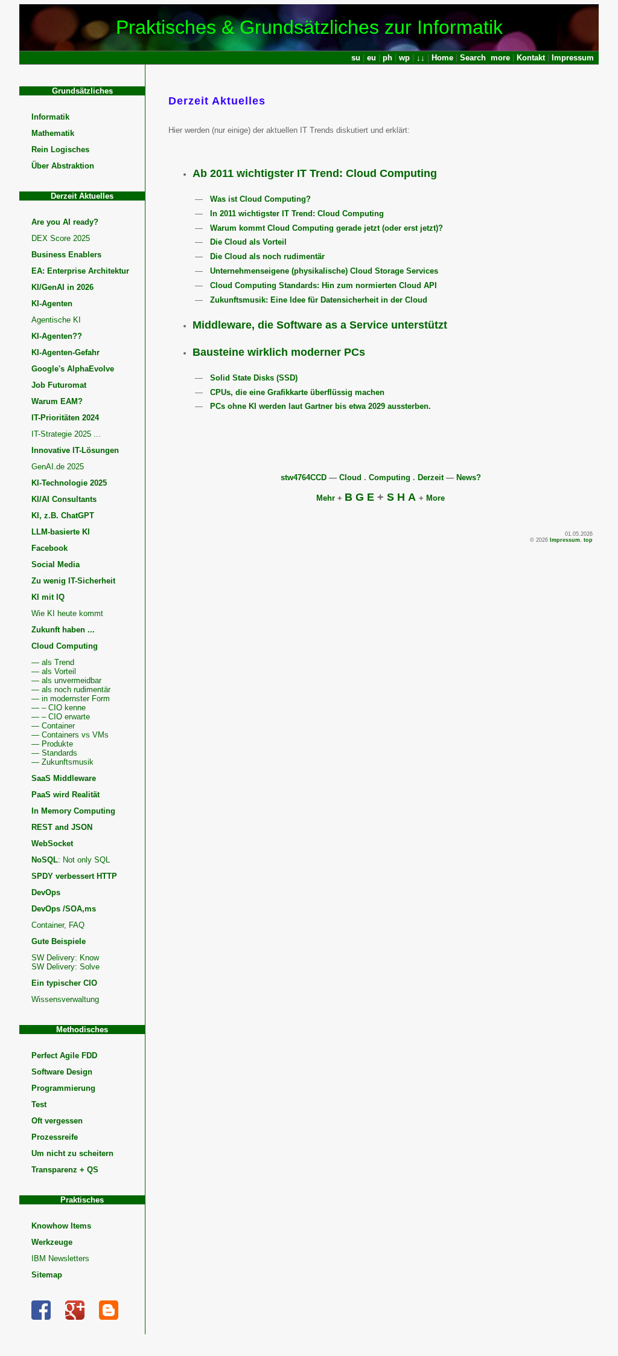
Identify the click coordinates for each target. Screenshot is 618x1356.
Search (473, 57)
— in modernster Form (70, 698)
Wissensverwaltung (65, 999)
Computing (389, 477)
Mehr (325, 498)
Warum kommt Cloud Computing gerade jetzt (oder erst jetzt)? (326, 228)
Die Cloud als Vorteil (248, 241)
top (588, 540)
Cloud (350, 477)
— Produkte (52, 743)
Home (442, 57)
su (355, 57)
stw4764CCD (304, 477)
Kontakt (531, 57)
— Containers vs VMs (70, 734)
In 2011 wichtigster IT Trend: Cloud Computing (297, 213)
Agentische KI (56, 319)
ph (387, 57)
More (435, 498)
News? (468, 477)
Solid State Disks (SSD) (254, 377)
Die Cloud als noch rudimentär (267, 256)
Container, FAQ (57, 925)
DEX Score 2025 (60, 238)
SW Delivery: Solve (65, 966)
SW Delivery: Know (65, 957)
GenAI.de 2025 (57, 466)
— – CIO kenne (58, 707)
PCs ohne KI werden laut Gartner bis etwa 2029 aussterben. (320, 406)
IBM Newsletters (60, 1258)
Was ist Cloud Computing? (260, 199)
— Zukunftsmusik (62, 761)
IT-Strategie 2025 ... (66, 434)
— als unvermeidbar (66, 680)
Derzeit (431, 477)
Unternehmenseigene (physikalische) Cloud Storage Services (324, 270)
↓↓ (420, 57)
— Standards (54, 752)
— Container (53, 725)
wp (404, 57)
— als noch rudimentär (70, 689)
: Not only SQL (70, 859)
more (500, 57)
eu (371, 57)
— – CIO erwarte (60, 716)
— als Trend (52, 662)
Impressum (573, 57)
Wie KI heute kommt (67, 613)
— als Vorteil (53, 671)
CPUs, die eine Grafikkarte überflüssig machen (297, 392)
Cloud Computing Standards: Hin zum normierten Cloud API (323, 285)
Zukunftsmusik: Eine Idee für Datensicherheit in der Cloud (318, 299)
